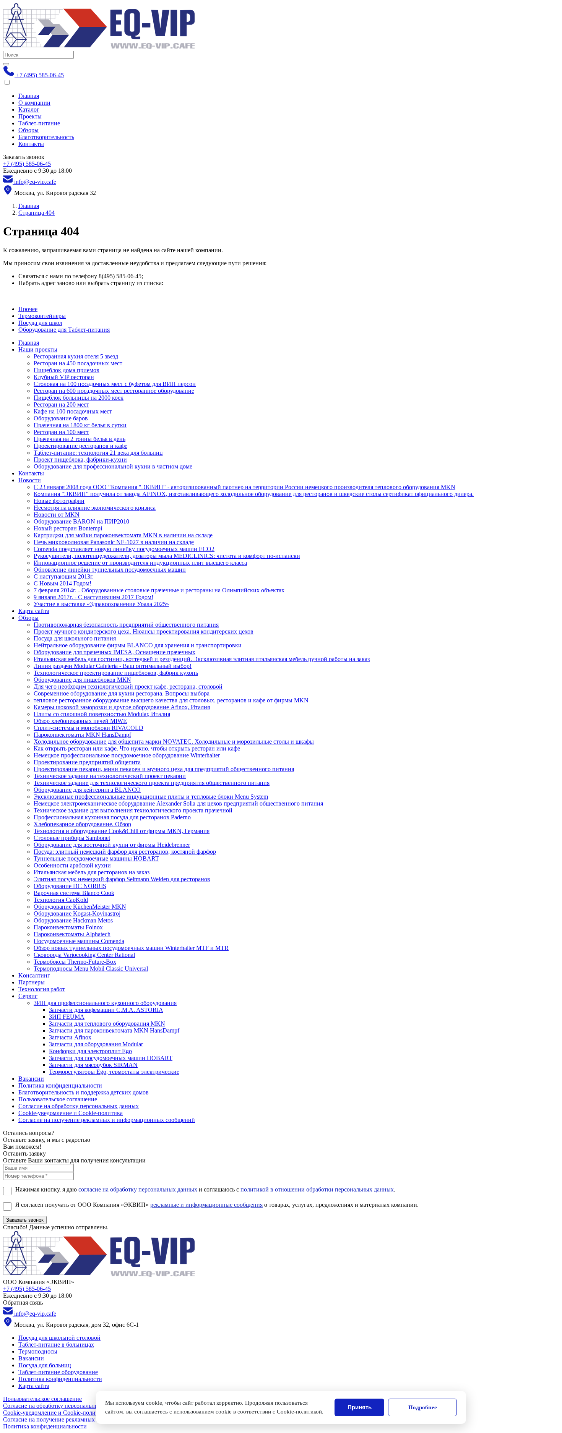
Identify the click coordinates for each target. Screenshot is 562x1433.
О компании (34, 102)
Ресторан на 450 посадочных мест (78, 363)
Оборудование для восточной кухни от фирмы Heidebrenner (112, 844)
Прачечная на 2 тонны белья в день (79, 439)
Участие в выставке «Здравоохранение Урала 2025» (101, 604)
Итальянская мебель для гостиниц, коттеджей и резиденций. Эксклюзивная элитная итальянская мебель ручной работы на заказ (202, 659)
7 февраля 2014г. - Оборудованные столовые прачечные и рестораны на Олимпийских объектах (159, 590)
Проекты (30, 116)
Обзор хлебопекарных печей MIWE (80, 721)
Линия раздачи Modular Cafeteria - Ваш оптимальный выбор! (113, 666)
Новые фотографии (59, 501)
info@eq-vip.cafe (34, 181)
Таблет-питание (39, 123)
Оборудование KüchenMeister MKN (80, 906)
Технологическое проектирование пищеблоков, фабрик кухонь (116, 672)
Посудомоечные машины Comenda (79, 941)
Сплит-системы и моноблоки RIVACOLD (88, 728)
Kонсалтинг (34, 975)
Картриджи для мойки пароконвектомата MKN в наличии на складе (123, 535)
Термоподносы (37, 1351)
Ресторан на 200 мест (61, 404)
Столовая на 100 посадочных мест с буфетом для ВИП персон (115, 384)
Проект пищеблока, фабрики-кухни (80, 459)
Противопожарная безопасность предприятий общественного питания (126, 624)
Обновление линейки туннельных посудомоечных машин (110, 569)
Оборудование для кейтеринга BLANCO (87, 789)
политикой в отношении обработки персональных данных (317, 1189)
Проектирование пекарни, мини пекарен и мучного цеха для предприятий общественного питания (164, 769)
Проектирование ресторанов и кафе (80, 446)
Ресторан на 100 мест (61, 432)
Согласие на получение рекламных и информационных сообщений (106, 1120)
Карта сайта (33, 611)
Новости (29, 480)
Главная (28, 95)
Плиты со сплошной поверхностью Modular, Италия (102, 714)
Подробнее (422, 1407)
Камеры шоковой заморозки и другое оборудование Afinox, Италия (122, 707)
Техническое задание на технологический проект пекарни (110, 776)
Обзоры (28, 130)
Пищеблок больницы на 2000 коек (78, 397)
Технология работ (41, 989)
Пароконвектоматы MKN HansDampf (82, 734)
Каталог (28, 109)
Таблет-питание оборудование (58, 1372)
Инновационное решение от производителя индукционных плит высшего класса (140, 562)
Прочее (27, 309)
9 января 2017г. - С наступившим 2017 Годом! (93, 597)
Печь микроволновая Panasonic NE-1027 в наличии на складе (114, 542)
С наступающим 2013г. (64, 576)
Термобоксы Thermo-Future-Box (75, 961)
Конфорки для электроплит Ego (90, 1051)
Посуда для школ (40, 322)
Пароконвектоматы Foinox (68, 927)
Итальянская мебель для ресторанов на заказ (91, 872)
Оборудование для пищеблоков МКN (82, 679)
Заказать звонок (25, 1220)
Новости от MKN (57, 514)
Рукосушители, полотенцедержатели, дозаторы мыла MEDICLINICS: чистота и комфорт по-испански (167, 556)
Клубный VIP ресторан (64, 377)
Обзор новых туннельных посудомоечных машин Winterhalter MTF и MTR (131, 948)
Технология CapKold (61, 899)
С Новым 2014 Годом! (62, 583)
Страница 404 (36, 212)
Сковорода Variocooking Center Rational (84, 955)
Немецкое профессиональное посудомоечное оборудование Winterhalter (127, 755)
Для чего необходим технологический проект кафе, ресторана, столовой (128, 686)
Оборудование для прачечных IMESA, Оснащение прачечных (114, 652)
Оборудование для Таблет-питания (64, 329)
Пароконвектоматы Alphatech (72, 934)
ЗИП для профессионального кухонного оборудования (105, 1003)
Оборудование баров (61, 418)
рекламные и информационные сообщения (206, 1204)
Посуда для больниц (44, 1365)
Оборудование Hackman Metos (73, 920)
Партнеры (31, 982)
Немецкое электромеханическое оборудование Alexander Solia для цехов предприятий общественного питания (178, 803)
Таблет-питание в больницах (56, 1344)
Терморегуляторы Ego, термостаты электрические (114, 1071)
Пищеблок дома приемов (66, 370)
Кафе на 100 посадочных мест (73, 411)
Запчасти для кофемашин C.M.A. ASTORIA (106, 1010)
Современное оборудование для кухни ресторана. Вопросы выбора (122, 693)
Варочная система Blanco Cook (74, 893)
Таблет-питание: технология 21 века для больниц (98, 452)
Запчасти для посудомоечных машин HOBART (110, 1058)
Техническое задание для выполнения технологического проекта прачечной (133, 810)
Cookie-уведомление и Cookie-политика (70, 1113)
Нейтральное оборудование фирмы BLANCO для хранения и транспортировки (138, 645)
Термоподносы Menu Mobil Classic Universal (91, 968)
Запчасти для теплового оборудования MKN (107, 1023)
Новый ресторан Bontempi (68, 528)
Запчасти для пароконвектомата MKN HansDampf (114, 1030)
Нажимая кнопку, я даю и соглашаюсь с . (205, 1189)
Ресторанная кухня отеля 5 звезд (76, 356)
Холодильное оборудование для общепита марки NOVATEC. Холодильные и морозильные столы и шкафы (174, 741)
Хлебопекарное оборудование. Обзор (82, 824)
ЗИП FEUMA (66, 1016)
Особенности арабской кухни (72, 865)
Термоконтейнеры (42, 316)
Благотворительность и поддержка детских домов (83, 1092)
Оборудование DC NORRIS (70, 886)
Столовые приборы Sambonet (72, 838)
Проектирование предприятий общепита (87, 762)
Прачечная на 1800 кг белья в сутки (80, 425)
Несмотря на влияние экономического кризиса (95, 507)
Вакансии (31, 1078)
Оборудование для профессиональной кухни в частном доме (113, 466)
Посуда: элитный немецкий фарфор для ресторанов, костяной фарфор (125, 851)
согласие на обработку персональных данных (137, 1189)
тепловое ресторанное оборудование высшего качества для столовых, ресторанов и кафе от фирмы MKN (171, 700)
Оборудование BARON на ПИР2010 (81, 521)
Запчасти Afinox (70, 1037)
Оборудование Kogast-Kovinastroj (77, 913)
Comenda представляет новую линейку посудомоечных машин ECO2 (124, 549)
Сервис (27, 996)
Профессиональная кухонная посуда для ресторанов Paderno (112, 817)
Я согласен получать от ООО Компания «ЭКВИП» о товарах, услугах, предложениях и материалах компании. (217, 1204)
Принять (360, 1407)
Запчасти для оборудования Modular (96, 1044)
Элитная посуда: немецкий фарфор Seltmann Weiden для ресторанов (122, 879)
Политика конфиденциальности (60, 1085)
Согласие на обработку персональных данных (78, 1106)
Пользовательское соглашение (57, 1099)
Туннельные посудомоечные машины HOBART (96, 858)
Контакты (31, 144)
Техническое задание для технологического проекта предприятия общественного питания (152, 783)
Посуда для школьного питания (75, 638)
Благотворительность (46, 137)
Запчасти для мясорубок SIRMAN (93, 1065)
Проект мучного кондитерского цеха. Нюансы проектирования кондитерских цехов (143, 631)
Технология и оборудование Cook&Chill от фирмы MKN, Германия (122, 831)
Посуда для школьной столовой (59, 1337)
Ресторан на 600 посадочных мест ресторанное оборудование (114, 390)
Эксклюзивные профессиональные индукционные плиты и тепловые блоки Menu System (151, 796)
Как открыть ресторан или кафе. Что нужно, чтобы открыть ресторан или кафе (137, 748)
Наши (37, 349)
